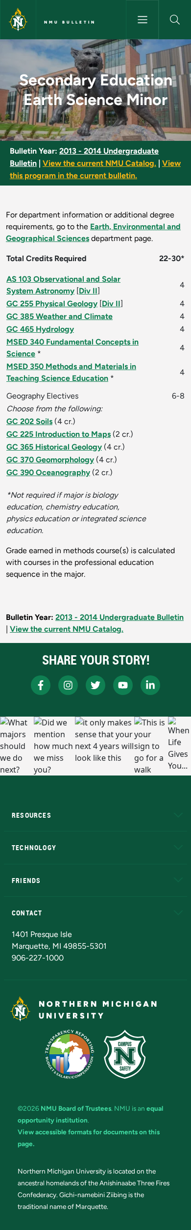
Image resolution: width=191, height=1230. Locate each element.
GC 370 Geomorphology (50, 459)
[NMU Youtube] (123, 685)
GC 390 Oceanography (48, 472)
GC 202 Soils (29, 421)
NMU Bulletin (70, 22)
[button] (175, 19)
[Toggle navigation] (142, 19)
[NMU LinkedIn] (150, 685)
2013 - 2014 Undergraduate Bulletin (119, 617)
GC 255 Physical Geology (51, 303)
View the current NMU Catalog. (99, 163)
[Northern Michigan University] (18, 19)
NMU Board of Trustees (76, 1108)
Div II (88, 290)
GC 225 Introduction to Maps (58, 434)
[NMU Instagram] (68, 685)
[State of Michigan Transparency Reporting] (70, 1054)
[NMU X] (95, 685)
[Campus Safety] (125, 1054)
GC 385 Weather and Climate (59, 316)
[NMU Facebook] (40, 685)
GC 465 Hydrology (40, 329)
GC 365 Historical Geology (54, 447)
